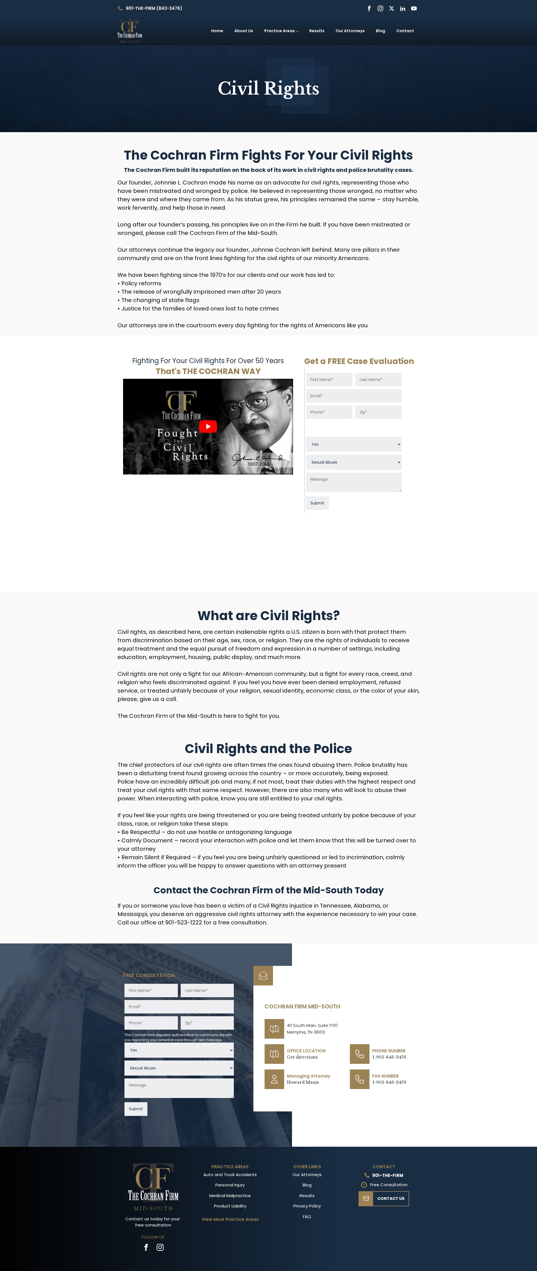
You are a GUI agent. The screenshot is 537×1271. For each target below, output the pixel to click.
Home (217, 31)
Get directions (302, 1057)
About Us (243, 31)
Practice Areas (279, 31)
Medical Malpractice (230, 1195)
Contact (405, 31)
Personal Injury (230, 1185)
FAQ (307, 1216)
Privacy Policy (307, 1206)
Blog (380, 31)
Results (316, 31)
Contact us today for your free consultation (153, 1222)
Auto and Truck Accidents (230, 1174)
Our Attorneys (350, 31)
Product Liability (230, 1206)
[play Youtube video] (208, 427)
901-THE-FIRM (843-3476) (154, 8)
